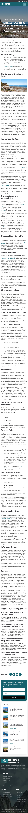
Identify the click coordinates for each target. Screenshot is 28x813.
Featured (8, 19)
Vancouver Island (17, 19)
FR (24, 1)
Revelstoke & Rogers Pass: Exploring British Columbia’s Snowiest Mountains (15, 733)
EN (22, 1)
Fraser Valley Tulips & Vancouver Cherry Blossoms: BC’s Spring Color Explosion (16, 717)
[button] (19, 1)
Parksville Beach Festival (7, 518)
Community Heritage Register (9, 377)
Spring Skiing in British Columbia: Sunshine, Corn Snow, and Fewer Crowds (16, 741)
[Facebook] (11, 806)
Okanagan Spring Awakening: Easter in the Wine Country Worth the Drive (16, 748)
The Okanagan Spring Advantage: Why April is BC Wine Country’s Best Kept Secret (16, 709)
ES (26, 1)
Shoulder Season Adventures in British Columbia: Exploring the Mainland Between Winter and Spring (16, 724)
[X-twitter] (14, 806)
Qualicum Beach (8, 66)
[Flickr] (16, 806)
